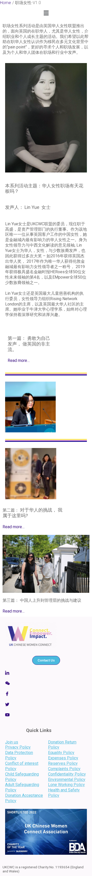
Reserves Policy (63, 763)
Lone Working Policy (66, 784)
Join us (11, 742)
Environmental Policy (66, 779)
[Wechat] (46, 683)
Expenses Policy (63, 758)
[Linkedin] (46, 672)
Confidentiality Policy (67, 774)
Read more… (19, 360)
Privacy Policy (18, 747)
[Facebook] (46, 693)
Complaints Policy (64, 768)
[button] (46, 13)
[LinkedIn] (46, 714)
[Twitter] (46, 704)
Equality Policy (61, 752)
